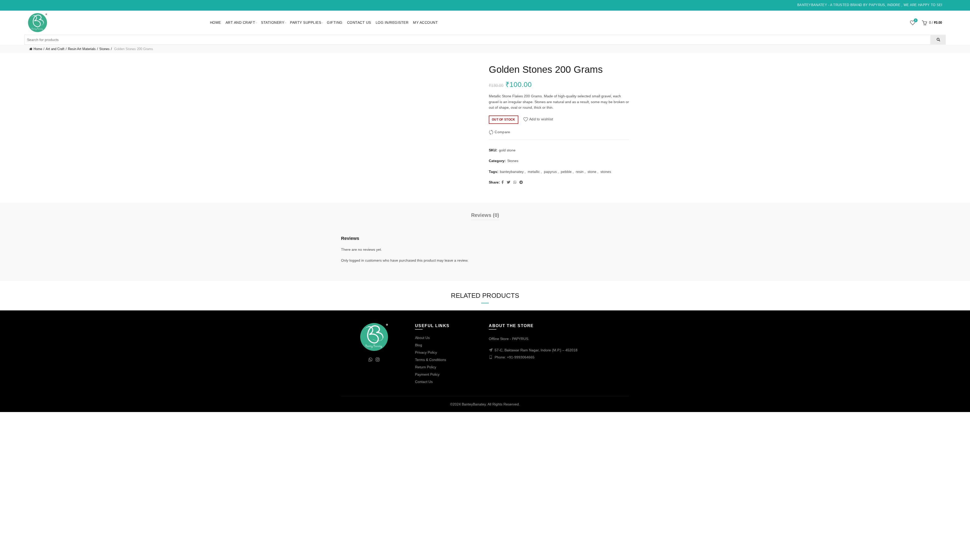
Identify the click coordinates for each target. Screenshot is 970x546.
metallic (534, 172)
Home (215, 22)
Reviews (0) (485, 215)
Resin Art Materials (82, 49)
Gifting (335, 22)
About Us (422, 338)
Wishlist (915, 20)
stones (605, 172)
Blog (418, 345)
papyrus (550, 172)
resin (580, 172)
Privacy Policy (426, 352)
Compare (502, 132)
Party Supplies (305, 22)
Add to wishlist (541, 119)
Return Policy (425, 367)
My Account (425, 22)
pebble (566, 172)
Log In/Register (392, 22)
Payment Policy (427, 374)
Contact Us (359, 22)
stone (592, 172)
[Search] (938, 40)
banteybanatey (512, 172)
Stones (104, 49)
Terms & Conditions (430, 360)
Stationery (272, 22)
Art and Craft (240, 22)
